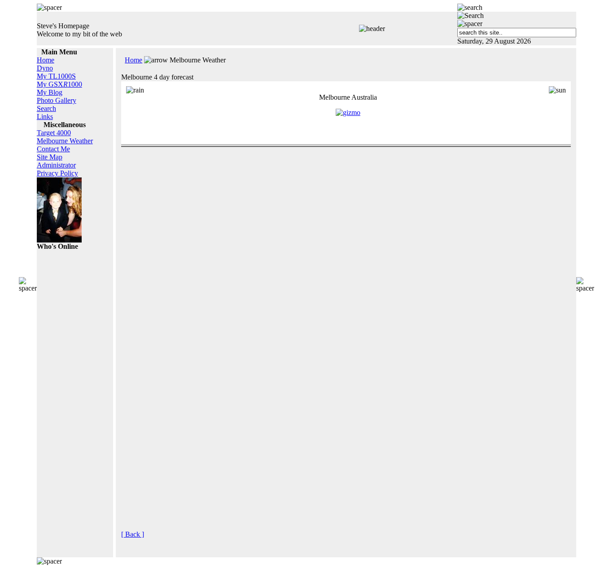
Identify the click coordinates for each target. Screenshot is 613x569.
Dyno (45, 68)
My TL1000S (56, 76)
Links (45, 116)
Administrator (56, 165)
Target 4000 (54, 133)
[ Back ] (132, 534)
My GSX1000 (59, 84)
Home (45, 60)
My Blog (49, 92)
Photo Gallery (56, 100)
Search (46, 108)
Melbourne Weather (65, 141)
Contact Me (53, 149)
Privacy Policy (57, 173)
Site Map (49, 157)
